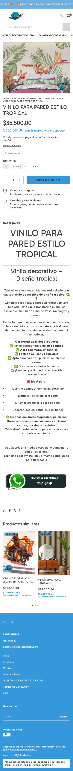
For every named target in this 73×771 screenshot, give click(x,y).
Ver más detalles (12, 145)
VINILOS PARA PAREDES (23, 98)
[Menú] (4, 16)
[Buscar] (66, 27)
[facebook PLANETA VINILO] (12, 622)
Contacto (8, 668)
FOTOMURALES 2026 (50, 98)
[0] (68, 16)
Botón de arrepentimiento (23, 749)
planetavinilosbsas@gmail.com (20, 646)
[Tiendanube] (17, 756)
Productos (9, 662)
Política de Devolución (16, 686)
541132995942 (11, 634)
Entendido (47, 765)
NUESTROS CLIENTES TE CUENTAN (23, 680)
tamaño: (9, 160)
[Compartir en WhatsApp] (5, 510)
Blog (5, 692)
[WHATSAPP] (36, 489)
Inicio (6, 98)
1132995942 (9, 640)
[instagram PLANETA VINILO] (4, 622)
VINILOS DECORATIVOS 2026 (18, 35)
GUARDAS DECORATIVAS (52, 35)
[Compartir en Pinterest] (20, 510)
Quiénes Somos (12, 674)
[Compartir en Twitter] (15, 510)
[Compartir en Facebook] (10, 510)
